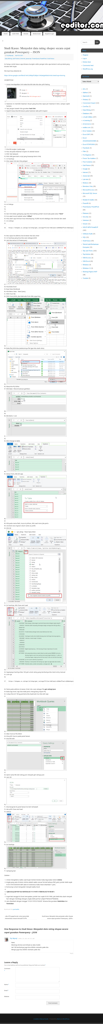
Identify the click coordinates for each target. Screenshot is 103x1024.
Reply (71, 953)
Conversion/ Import (89, 103)
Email (6, 990)
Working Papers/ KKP (90, 272)
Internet (22, 58)
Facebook (86, 148)
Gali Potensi (16, 58)
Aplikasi (85, 92)
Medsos (85, 183)
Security (85, 217)
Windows (86, 265)
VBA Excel (86, 261)
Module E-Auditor (88, 200)
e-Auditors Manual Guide (40, 1019)
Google (85, 169)
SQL (84, 237)
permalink (16, 909)
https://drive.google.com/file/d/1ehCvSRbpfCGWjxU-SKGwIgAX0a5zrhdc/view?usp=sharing (34, 75)
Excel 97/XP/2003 (89, 144)
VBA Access (87, 258)
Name (6, 984)
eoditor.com (86, 127)
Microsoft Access (88, 190)
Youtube (85, 278)
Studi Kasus (50, 58)
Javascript (28, 58)
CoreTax (85, 106)
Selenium (86, 220)
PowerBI (85, 203)
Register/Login (49, 34)
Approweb (86, 96)
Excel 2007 (86, 134)
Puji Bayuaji (10, 55)
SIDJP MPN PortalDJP (90, 227)
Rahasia (85, 213)
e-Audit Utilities (88, 117)
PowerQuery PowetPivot (39, 58)
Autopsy (85, 99)
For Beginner (87, 155)
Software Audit (87, 234)
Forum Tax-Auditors (89, 158)
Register (85, 55)
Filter (84, 151)
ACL (84, 89)
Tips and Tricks (88, 251)
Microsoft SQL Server (90, 193)
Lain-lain (85, 179)
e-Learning (86, 120)
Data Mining (8, 58)
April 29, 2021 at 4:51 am (26, 938)
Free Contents (87, 162)
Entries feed (87, 62)
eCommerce (87, 124)
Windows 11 (87, 268)
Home (6, 34)
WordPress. (66, 1019)
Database (86, 113)
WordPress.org (88, 69)
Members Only (88, 186)
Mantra (59, 1019)
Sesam (85, 224)
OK (96, 42)
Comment (7, 969)
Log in (85, 58)
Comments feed (88, 65)
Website (6, 996)
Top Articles (86, 254)
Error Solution (87, 131)
